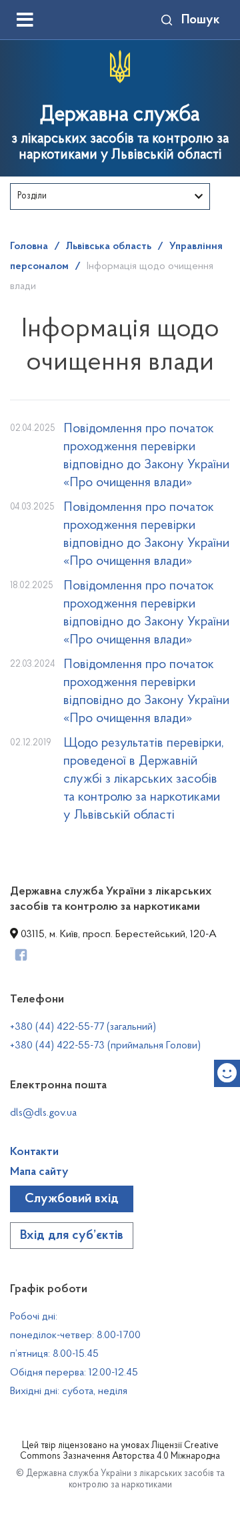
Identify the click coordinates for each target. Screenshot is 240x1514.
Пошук (200, 20)
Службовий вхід (72, 1199)
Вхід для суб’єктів (71, 1235)
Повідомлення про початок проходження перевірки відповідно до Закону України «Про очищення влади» (146, 456)
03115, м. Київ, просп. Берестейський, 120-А (117, 934)
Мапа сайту (39, 1172)
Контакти (34, 1152)
